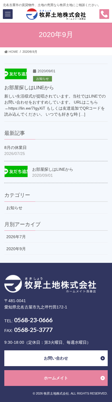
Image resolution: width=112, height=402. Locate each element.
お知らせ (42, 78)
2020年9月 (16, 248)
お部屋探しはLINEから (29, 87)
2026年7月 (16, 236)
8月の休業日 (15, 147)
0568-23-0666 (33, 319)
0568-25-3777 (33, 329)
